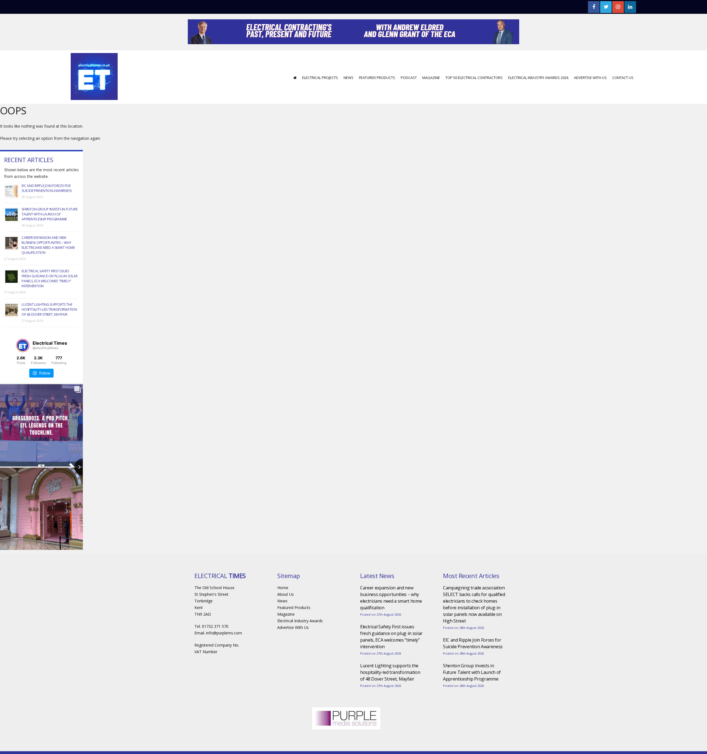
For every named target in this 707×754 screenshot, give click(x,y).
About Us (285, 610)
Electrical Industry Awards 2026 (538, 94)
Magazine (431, 94)
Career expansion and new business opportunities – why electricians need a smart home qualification (48, 261)
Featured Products (377, 94)
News (349, 94)
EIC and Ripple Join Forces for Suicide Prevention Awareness (47, 205)
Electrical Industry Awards (300, 637)
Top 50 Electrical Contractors (474, 94)
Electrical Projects (320, 94)
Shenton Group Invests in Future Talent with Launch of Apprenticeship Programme (50, 230)
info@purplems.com (224, 649)
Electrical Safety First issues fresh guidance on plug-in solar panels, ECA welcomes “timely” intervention (50, 295)
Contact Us (623, 94)
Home (282, 604)
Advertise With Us (590, 94)
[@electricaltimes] (22, 362)
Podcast (409, 94)
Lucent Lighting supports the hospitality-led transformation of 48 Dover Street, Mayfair (49, 326)
